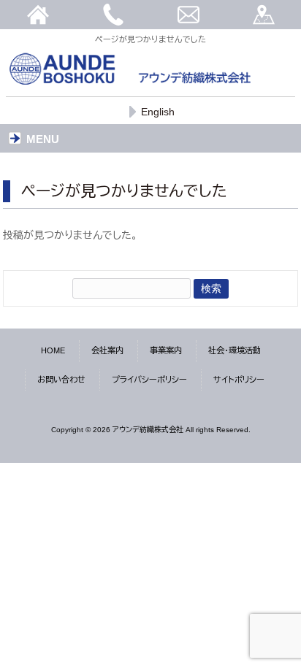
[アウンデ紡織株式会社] (130, 82)
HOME (53, 350)
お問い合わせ (61, 379)
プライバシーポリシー (149, 379)
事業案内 (166, 350)
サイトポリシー (238, 379)
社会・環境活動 (234, 350)
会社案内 (107, 350)
